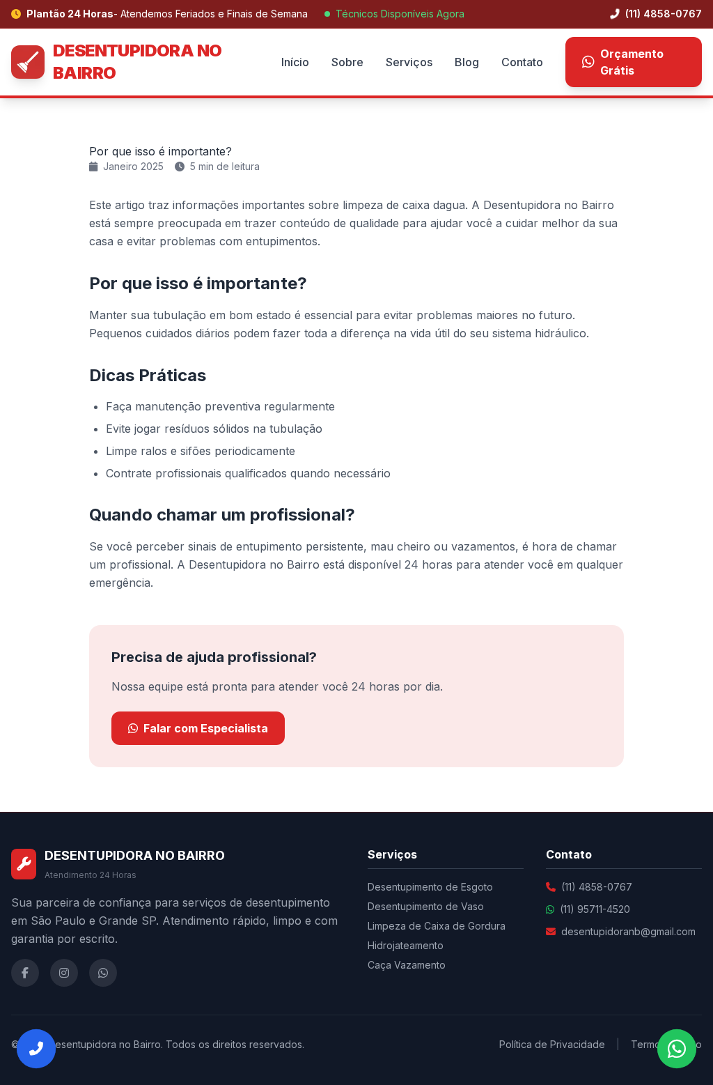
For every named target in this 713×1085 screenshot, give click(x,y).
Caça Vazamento (407, 965)
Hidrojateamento (406, 945)
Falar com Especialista (205, 728)
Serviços (409, 62)
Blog (467, 62)
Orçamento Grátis (632, 62)
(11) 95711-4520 (595, 909)
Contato (522, 62)
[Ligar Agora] (36, 1048)
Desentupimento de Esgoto (430, 887)
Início (295, 62)
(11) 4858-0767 (662, 14)
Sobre (347, 62)
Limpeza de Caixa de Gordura (437, 926)
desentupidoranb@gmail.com (628, 931)
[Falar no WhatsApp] (676, 1048)
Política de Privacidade (552, 1044)
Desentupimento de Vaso (426, 906)
